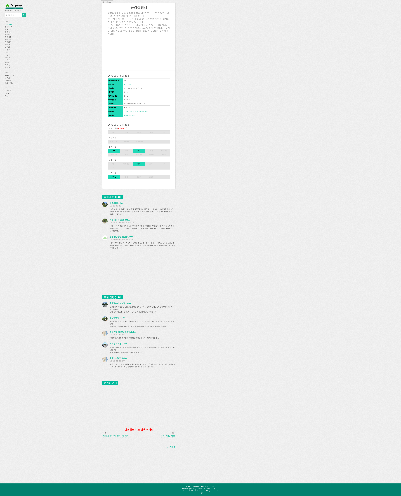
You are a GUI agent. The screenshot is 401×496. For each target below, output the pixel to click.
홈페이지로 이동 (129, 115)
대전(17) (7, 57)
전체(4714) (8, 24)
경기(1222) (8, 27)
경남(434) (8, 45)
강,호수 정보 (9, 83)
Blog (6, 96)
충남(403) (8, 34)
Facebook (8, 91)
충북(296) (8, 32)
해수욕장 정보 (10, 75)
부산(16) (7, 68)
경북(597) (8, 42)
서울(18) (7, 50)
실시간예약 (127, 84)
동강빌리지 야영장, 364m (120, 303)
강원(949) (8, 29)
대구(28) (7, 60)
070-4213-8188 (129, 111)
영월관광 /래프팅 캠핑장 (115, 436)
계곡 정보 (8, 80)
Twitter (7, 93)
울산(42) (7, 62)
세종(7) (7, 55)
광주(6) (7, 65)
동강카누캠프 (167, 436)
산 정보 (7, 78)
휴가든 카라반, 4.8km (118, 343)
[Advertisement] (139, 52)
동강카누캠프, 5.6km (118, 358)
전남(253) (8, 39)
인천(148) (8, 52)
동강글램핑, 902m (117, 317)
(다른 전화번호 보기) (141, 111)
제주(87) (7, 47)
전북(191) (8, 37)
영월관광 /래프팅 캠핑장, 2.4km (123, 332)
